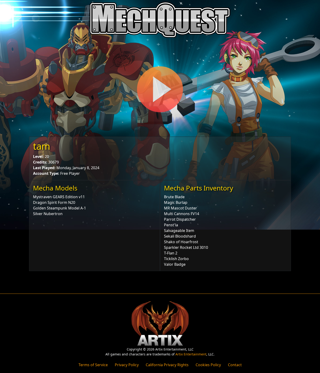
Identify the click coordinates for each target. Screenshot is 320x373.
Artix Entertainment (190, 354)
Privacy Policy (127, 364)
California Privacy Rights (167, 364)
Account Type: (46, 173)
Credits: (40, 162)
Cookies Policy (208, 364)
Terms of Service (93, 364)
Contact (235, 364)
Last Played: (44, 167)
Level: (38, 156)
